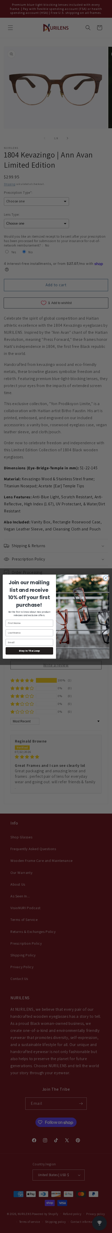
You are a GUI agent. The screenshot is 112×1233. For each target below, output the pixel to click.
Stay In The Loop (29, 650)
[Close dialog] (105, 578)
